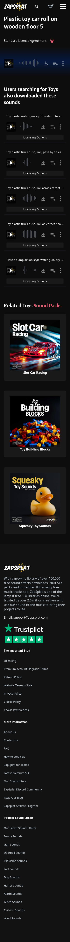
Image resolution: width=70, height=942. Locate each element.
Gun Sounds (12, 844)
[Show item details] (63, 63)
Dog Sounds (12, 877)
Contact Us (11, 740)
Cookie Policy (12, 702)
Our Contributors (15, 781)
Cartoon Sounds (14, 910)
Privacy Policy (12, 693)
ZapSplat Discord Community (23, 789)
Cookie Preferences (16, 710)
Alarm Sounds (13, 894)
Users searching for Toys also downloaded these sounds (31, 96)
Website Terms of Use (18, 685)
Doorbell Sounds (14, 853)
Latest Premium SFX (17, 773)
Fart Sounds (11, 869)
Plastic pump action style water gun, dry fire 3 (37, 260)
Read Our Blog (13, 797)
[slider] (29, 63)
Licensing (10, 661)
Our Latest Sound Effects (20, 828)
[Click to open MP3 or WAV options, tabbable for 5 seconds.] (45, 63)
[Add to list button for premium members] (55, 63)
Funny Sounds (13, 836)
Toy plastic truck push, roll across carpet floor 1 (37, 188)
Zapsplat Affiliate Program (21, 806)
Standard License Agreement (25, 40)
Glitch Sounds (13, 902)
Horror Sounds (13, 885)
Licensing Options (35, 137)
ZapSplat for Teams (16, 765)
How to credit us (14, 756)
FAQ (6, 748)
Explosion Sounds (15, 861)
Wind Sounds (12, 918)
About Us (10, 732)
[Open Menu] (63, 6)
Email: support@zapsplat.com (26, 617)
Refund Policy (13, 677)
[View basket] (51, 6)
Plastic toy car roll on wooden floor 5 (30, 23)
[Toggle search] (37, 6)
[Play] (8, 63)
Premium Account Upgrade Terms (26, 669)
